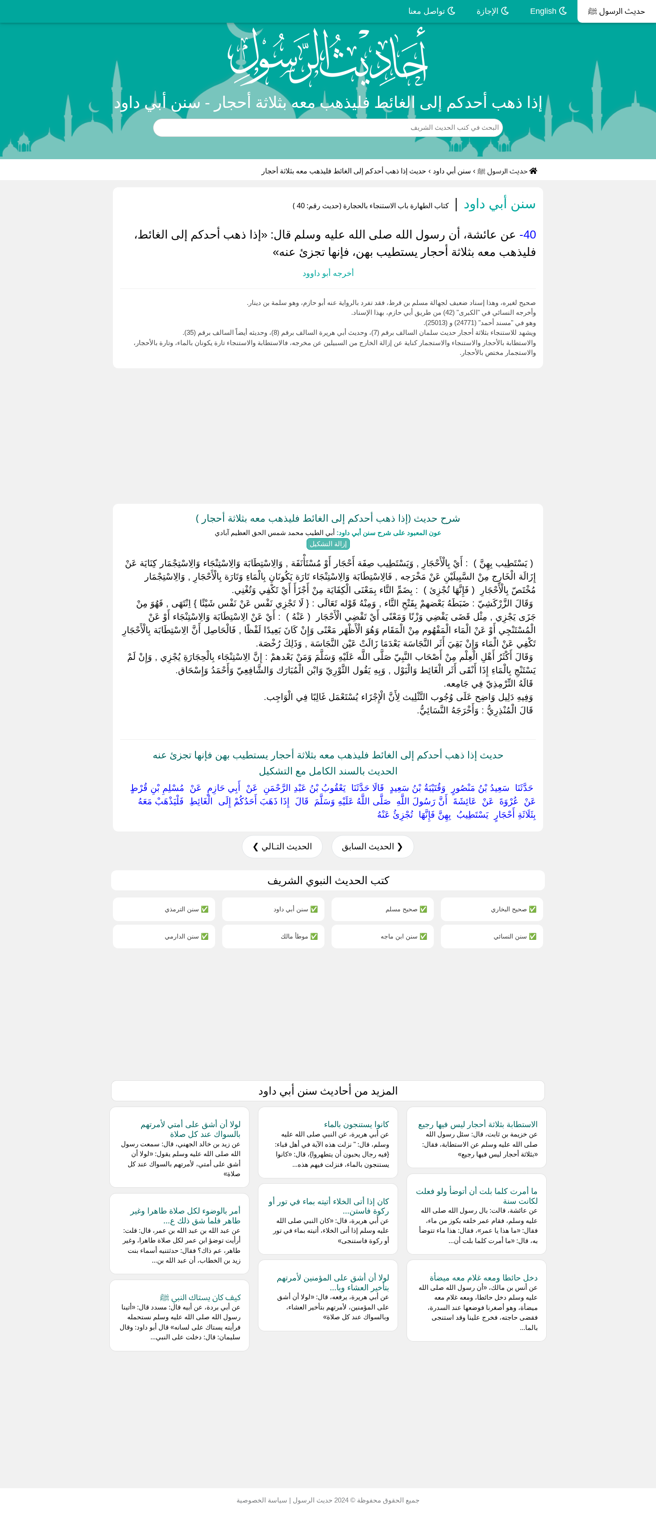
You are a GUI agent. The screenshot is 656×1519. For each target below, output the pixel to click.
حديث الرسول (311, 1500)
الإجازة (489, 11)
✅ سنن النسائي (515, 936)
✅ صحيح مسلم (406, 909)
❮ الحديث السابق (372, 846)
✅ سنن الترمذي (186, 909)
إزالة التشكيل (328, 543)
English (544, 11)
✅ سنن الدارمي (186, 936)
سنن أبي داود (452, 171)
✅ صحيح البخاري (513, 909)
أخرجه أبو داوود (328, 273)
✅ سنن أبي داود (296, 909)
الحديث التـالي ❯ (282, 846)
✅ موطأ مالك (299, 936)
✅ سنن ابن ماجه (404, 936)
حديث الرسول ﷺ (616, 11)
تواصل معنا (427, 11)
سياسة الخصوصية (262, 1500)
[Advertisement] (388, 434)
